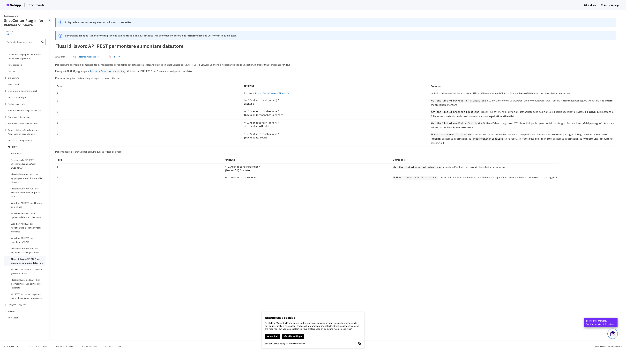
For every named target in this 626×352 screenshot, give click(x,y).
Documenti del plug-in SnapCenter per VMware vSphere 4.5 (24, 56)
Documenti (36, 5)
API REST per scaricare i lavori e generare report (26, 271)
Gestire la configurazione (20, 140)
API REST (12, 146)
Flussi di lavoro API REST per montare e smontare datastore (27, 261)
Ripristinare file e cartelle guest (23, 123)
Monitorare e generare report (22, 90)
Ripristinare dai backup (19, 116)
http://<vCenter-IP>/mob (272, 93)
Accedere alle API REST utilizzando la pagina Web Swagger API (23, 163)
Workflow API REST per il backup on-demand (26, 204)
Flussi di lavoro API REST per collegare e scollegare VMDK (25, 250)
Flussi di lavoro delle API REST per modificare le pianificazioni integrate (26, 283)
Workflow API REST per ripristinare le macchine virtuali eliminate (26, 227)
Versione (9, 31)
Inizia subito (13, 77)
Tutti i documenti (11, 16)
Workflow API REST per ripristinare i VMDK (22, 240)
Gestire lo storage (17, 97)
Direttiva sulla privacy (64, 346)
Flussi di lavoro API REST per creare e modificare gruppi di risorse (25, 192)
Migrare (11, 311)
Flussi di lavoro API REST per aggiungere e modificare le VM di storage (27, 178)
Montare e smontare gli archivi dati (25, 110)
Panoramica (16, 153)
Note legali (13, 317)
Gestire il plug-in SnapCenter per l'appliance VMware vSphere (24, 132)
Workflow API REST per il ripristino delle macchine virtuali (26, 215)
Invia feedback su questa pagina (608, 346)
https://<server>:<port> (107, 71)
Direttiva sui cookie (89, 346)
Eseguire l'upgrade (17, 304)
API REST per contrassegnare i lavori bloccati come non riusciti (26, 296)
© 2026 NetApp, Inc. (12, 346)
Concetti (12, 71)
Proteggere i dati (16, 103)
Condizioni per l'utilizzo (37, 346)
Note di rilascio (15, 64)
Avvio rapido (14, 84)
